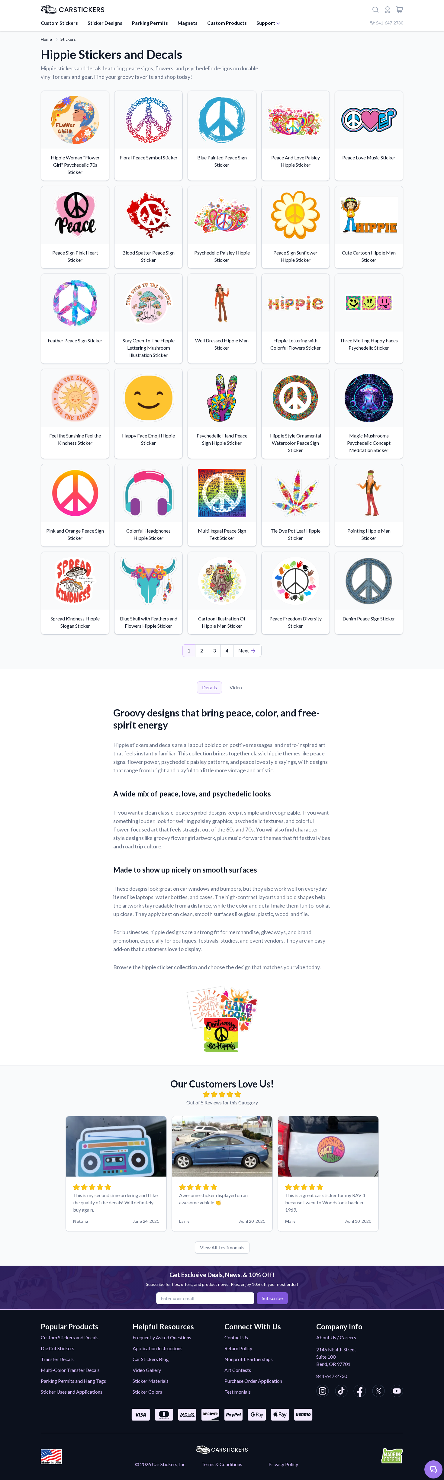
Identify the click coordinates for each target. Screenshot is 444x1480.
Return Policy (238, 1348)
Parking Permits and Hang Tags (73, 1381)
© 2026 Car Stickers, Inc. (160, 1464)
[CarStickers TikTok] (341, 1392)
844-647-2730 (331, 1376)
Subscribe (272, 1298)
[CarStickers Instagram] (322, 1392)
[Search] (375, 9)
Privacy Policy (283, 1464)
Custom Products (227, 23)
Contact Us (236, 1337)
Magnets (188, 23)
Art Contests (237, 1370)
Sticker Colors (147, 1392)
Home (46, 39)
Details (209, 687)
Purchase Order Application (253, 1381)
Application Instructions (157, 1348)
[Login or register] (387, 9)
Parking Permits (150, 23)
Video (236, 687)
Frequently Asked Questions (162, 1337)
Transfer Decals (57, 1359)
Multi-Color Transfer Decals (70, 1370)
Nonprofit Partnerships (248, 1359)
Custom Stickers (59, 23)
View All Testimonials (222, 1247)
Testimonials (237, 1392)
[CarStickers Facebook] (359, 1392)
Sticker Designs (105, 23)
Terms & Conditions (221, 1464)
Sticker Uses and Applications (71, 1392)
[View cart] (399, 9)
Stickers (68, 39)
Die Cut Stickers (57, 1348)
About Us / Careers (336, 1337)
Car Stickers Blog (151, 1359)
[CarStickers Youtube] (397, 1392)
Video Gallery (147, 1370)
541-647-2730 (389, 22)
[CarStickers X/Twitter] (378, 1392)
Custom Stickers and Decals (69, 1337)
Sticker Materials (151, 1381)
